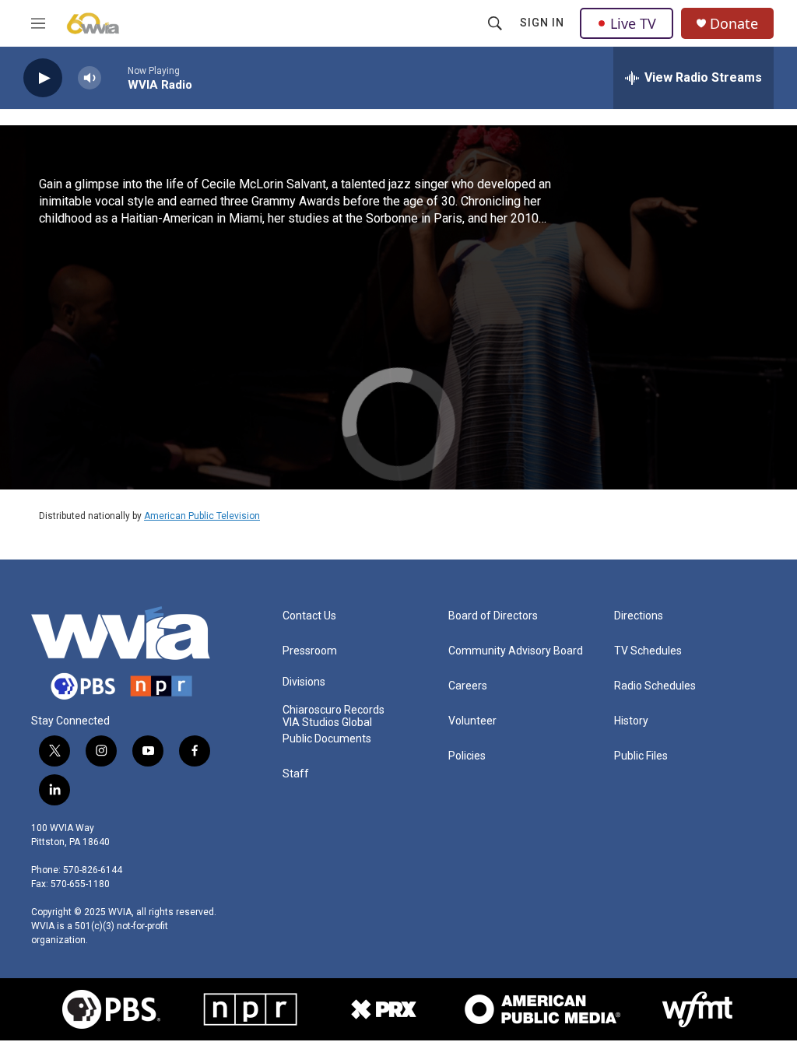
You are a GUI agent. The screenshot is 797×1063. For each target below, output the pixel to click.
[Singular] (159, 306)
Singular (73, 390)
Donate (734, 24)
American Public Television (202, 515)
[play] (42, 78)
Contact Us (309, 616)
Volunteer (472, 721)
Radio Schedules (655, 686)
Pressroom (310, 651)
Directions (638, 616)
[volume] (89, 78)
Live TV (633, 23)
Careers (467, 686)
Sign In (542, 22)
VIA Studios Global (327, 722)
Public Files (641, 756)
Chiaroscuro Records (333, 710)
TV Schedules (648, 651)
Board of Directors (493, 616)
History (631, 721)
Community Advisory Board (515, 651)
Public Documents (327, 739)
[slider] (114, 77)
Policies (467, 756)
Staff (296, 774)
